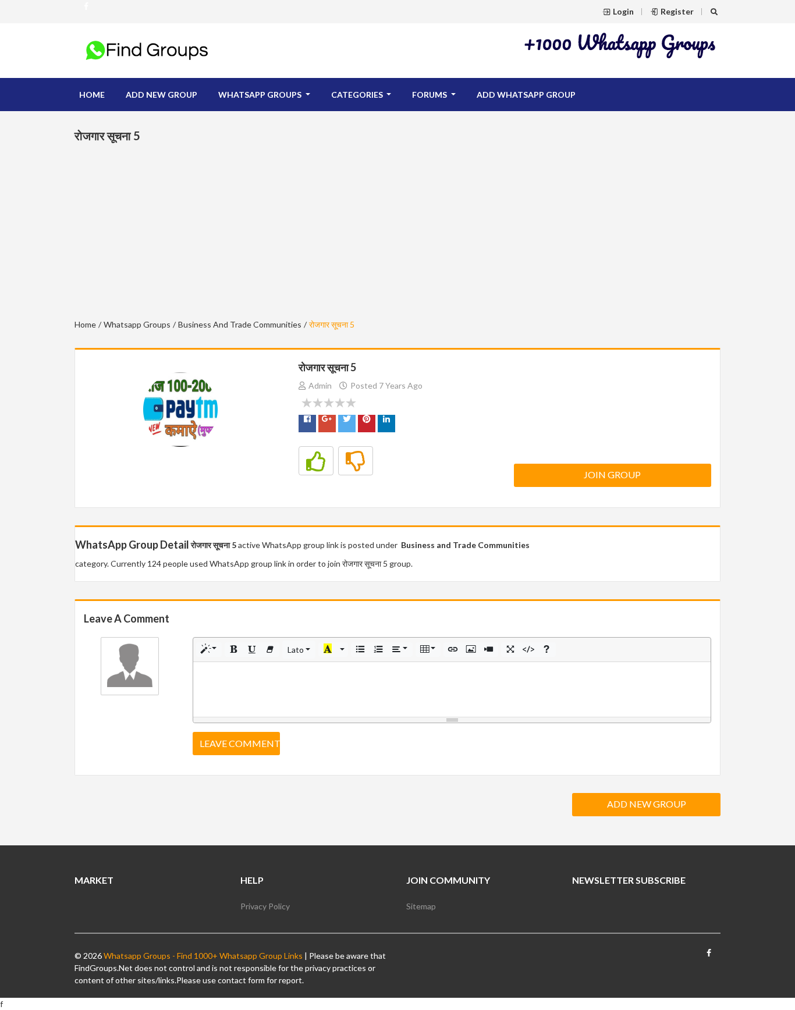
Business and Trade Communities (239, 324)
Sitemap (421, 906)
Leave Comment (240, 743)
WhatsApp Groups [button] (260, 94)
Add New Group (646, 803)
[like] (316, 460)
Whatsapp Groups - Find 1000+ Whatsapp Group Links (202, 956)
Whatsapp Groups (137, 324)
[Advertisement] (620, 45)
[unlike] (355, 460)
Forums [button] (430, 94)
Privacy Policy (265, 906)
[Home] (147, 49)
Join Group (612, 474)
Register (677, 11)
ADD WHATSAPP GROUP (526, 94)
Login (623, 11)
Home (92, 94)
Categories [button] (358, 94)
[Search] (716, 11)
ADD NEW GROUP (161, 94)
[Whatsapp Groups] (86, 11)
